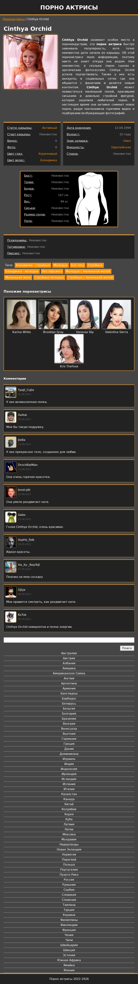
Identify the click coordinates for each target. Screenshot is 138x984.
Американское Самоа (69, 673)
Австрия (69, 658)
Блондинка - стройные (33, 265)
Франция (69, 930)
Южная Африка (69, 960)
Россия (69, 879)
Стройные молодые (49, 277)
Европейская (121, 147)
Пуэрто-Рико (69, 874)
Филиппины (69, 920)
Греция (69, 744)
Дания (69, 749)
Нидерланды (69, 844)
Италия (69, 789)
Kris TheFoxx (69, 366)
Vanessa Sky (85, 332)
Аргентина (69, 683)
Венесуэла (69, 728)
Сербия (69, 889)
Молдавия (69, 839)
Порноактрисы (14, 19)
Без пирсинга (52, 271)
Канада (69, 799)
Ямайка (69, 965)
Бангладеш (69, 693)
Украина (69, 915)
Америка (69, 668)
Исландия (69, 779)
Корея (69, 814)
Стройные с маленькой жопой (90, 277)
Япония (69, 970)
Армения (69, 688)
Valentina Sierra (116, 332)
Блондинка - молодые (21, 271)
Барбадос (69, 698)
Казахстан (69, 794)
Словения (69, 900)
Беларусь (69, 703)
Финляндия (69, 925)
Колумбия (69, 809)
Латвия (69, 824)
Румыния (69, 884)
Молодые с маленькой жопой (88, 271)
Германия (69, 738)
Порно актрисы (69, 7)
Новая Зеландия (69, 849)
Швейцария (69, 945)
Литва (69, 829)
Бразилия (69, 718)
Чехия (69, 935)
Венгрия (69, 723)
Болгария (69, 713)
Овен (127, 141)
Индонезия (69, 769)
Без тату (77, 265)
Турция (69, 910)
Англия (69, 678)
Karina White (21, 332)
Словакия (69, 894)
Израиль (69, 759)
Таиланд (69, 905)
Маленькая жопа (18, 277)
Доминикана (69, 754)
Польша (69, 864)
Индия (69, 764)
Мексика (69, 834)
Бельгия (69, 708)
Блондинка (48, 160)
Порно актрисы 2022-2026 (69, 979)
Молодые (61, 265)
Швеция (69, 950)
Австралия (69, 653)
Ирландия (69, 774)
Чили (69, 940)
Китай (69, 804)
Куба (69, 819)
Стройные (95, 265)
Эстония (69, 955)
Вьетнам (69, 733)
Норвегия (69, 854)
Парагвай (69, 859)
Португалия (69, 869)
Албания (69, 663)
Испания (69, 784)
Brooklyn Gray (53, 332)
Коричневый (48, 153)
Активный (49, 128)
